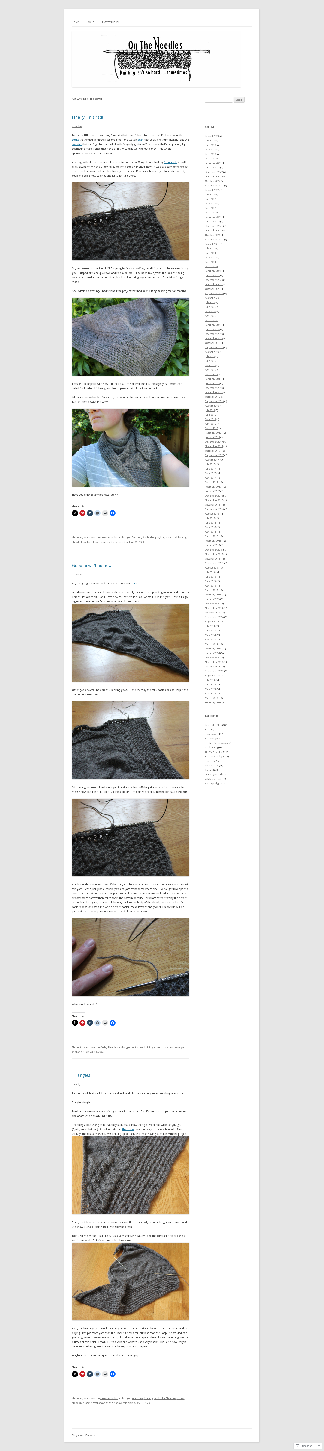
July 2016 (210, 518)
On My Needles (109, 537)
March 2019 (211, 374)
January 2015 (212, 599)
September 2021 (214, 239)
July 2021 (210, 248)
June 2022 (210, 199)
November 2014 (214, 608)
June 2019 (210, 360)
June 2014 (210, 630)
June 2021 (210, 253)
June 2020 (210, 307)
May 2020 (210, 311)
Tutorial (209, 770)
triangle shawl (114, 1403)
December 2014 (214, 603)
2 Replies (77, 126)
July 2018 (210, 410)
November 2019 (214, 338)
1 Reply (76, 1084)
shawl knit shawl (89, 542)
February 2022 (213, 217)
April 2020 (210, 316)
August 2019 (212, 351)
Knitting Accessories (216, 743)
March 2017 (211, 482)
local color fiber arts (165, 1398)
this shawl (128, 1129)
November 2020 (214, 284)
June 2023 (210, 145)
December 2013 (214, 657)
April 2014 (210, 639)
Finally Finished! (87, 117)
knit (162, 537)
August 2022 (212, 190)
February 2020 (213, 325)
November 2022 (214, 176)
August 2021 (212, 244)
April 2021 (210, 262)
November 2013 (214, 662)
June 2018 (210, 414)
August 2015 (212, 567)
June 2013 (210, 684)
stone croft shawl (163, 1047)
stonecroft (119, 542)
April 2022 (210, 208)
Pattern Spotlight (214, 756)
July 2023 (210, 140)
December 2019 (214, 333)
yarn (177, 1047)
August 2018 (212, 405)
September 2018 (214, 401)
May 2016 (210, 527)
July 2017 (210, 464)
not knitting (211, 747)
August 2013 (212, 675)
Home (75, 22)
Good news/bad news (93, 565)
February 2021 (213, 271)
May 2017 (210, 473)
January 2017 (212, 491)
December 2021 (214, 226)
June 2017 (210, 468)
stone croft (106, 542)
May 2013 (210, 689)
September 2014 (214, 617)
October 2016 (212, 504)
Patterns (210, 761)
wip (125, 1403)
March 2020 (211, 320)
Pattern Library (111, 22)
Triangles (81, 1075)
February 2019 (213, 378)
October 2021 (212, 235)
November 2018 (214, 392)
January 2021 (212, 275)
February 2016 (213, 540)
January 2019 (212, 383)
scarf (141, 139)
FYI (206, 729)
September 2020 (214, 293)
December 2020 (214, 280)
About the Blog (213, 725)
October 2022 (212, 181)
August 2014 (212, 621)
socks (75, 139)
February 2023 (213, 163)
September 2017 (214, 455)
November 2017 (214, 446)
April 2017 (210, 477)
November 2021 (214, 230)
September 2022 (214, 185)
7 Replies (77, 574)
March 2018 (211, 428)
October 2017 (212, 450)
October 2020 (212, 289)
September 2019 (214, 347)
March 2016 (211, 536)
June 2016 (210, 522)
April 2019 (210, 369)
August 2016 (212, 513)
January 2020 (212, 329)
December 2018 (214, 387)
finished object (150, 537)
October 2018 (212, 396)
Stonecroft (170, 162)
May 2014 (210, 635)
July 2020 (210, 302)
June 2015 (210, 576)
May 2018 (210, 419)
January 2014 (212, 653)
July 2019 (210, 356)
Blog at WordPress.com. (85, 1435)
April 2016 (210, 531)
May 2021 (210, 257)
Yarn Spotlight (213, 783)
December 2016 (214, 495)
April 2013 (210, 693)
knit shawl (171, 537)
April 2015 (210, 585)
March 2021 (211, 266)
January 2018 (212, 437)
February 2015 (213, 594)
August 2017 (212, 459)
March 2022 (211, 212)
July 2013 (210, 680)
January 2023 (212, 167)
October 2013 (212, 666)
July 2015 (210, 572)
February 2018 (213, 432)
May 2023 (210, 149)
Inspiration (211, 734)
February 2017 (213, 486)
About (90, 22)
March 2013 (211, 698)
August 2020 (212, 298)
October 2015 (212, 558)
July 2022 (210, 194)
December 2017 (214, 441)
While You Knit (213, 779)
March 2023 (211, 158)
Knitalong (210, 738)
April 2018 (210, 423)
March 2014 (211, 644)
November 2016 (214, 500)
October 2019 (212, 342)
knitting (182, 537)
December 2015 (214, 549)
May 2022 (210, 203)
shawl (75, 542)
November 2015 (214, 554)
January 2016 (212, 545)
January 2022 (212, 221)
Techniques (211, 765)
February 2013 (213, 702)
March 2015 (211, 590)
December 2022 (214, 172)
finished (136, 537)
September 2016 (214, 509)
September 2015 (214, 563)
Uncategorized (213, 774)
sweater (77, 144)
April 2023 (210, 154)
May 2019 (210, 365)
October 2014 (212, 612)
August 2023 (212, 136)
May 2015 (210, 581)
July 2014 (210, 626)
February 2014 (213, 648)
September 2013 (214, 671)
